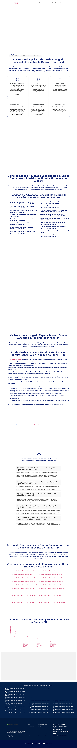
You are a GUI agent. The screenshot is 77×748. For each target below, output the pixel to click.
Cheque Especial (65, 638)
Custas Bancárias (26, 641)
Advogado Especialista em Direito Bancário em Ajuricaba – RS (50, 570)
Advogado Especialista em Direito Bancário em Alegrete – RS (50, 574)
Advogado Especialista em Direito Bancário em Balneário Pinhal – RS (52, 602)
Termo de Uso (30, 733)
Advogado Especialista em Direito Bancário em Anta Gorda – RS (51, 581)
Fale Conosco (30, 735)
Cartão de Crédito (65, 636)
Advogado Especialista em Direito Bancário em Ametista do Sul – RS (24, 581)
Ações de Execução (66, 641)
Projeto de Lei (38, 638)
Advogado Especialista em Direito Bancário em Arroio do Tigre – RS (51, 591)
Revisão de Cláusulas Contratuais (38, 634)
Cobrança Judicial (26, 635)
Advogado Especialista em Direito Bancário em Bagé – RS (23, 602)
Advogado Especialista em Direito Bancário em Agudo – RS (23, 570)
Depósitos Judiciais (53, 641)
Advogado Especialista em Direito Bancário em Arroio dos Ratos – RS (25, 595)
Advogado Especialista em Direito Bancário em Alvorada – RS (50, 577)
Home (36, 2)
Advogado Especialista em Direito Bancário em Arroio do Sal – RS (24, 591)
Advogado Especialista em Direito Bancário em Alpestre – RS (23, 577)
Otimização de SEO (36, 743)
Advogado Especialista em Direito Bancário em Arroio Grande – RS (51, 595)
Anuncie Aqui (59, 2)
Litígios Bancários (13, 636)
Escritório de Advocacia (15, 359)
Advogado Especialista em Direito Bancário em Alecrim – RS (23, 574)
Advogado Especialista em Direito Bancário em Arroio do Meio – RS (51, 588)
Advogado (11, 626)
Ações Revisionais (52, 642)
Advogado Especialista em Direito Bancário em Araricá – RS (50, 584)
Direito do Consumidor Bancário (12, 643)
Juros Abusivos (25, 644)
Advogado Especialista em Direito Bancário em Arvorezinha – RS (24, 598)
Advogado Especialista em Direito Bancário (20, 55)
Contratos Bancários (13, 635)
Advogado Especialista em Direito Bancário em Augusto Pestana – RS (52, 598)
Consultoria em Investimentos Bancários (25, 639)
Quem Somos (42, 2)
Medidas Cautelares (66, 642)
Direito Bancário (12, 630)
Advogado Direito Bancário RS (36, 55)
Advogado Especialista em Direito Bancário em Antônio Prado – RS (24, 584)
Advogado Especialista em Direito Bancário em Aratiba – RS (23, 588)
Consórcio (64, 637)
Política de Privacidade (32, 731)
